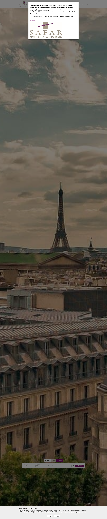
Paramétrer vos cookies (51, 513)
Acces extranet (32, 20)
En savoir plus (44, 513)
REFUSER (49, 516)
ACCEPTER (57, 516)
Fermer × (103, 507)
